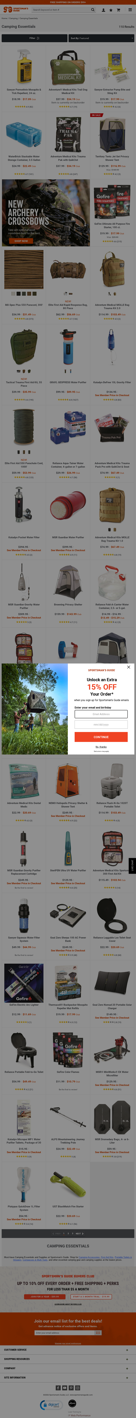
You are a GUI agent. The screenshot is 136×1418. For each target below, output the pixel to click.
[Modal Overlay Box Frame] (68, 709)
